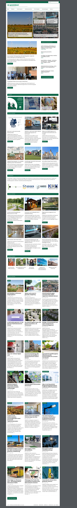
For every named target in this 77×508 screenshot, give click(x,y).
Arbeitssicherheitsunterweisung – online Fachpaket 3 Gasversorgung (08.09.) (48, 67)
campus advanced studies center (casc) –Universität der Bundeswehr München (23, 269)
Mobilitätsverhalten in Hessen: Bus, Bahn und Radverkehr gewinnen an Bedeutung (15, 450)
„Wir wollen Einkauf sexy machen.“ (49, 161)
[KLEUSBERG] (41, 186)
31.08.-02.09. (43, 49)
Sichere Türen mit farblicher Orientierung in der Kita (32, 416)
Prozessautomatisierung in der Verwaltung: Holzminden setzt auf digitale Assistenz (52, 21)
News (8, 9)
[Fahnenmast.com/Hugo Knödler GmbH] (53, 186)
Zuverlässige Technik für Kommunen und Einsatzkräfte (33, 162)
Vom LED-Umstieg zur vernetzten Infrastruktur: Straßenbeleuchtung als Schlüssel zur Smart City (49, 417)
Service (51, 9)
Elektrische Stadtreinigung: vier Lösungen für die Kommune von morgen (49, 133)
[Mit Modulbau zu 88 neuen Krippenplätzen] (15, 286)
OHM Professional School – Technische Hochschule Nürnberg (34, 268)
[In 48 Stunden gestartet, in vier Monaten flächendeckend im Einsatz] (15, 315)
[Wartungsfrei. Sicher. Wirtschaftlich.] (33, 441)
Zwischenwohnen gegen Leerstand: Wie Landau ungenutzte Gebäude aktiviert (43, 35)
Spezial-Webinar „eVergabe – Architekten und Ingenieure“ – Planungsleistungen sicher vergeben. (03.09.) (49, 61)
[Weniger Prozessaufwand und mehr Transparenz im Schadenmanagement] (50, 315)
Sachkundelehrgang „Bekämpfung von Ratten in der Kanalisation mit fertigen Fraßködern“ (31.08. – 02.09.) (48, 47)
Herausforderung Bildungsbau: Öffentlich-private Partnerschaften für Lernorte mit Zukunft (50, 356)
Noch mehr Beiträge (12, 498)
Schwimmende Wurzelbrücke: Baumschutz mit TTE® (13, 213)
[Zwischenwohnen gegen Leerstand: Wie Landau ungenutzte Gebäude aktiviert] (50, 286)
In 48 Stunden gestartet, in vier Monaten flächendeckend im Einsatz (15, 324)
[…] (13, 304)
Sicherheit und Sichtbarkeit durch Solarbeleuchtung (32, 213)
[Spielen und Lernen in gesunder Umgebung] (33, 286)
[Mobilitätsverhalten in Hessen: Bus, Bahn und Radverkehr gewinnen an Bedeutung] (15, 441)
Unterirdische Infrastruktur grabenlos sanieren (49, 480)
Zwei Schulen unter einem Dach (14, 239)
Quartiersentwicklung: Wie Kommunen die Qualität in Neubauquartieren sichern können (32, 356)
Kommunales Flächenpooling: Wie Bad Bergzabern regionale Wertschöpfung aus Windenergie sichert (18, 35)
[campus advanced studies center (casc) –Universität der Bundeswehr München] (24, 262)
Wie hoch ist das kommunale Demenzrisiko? (13, 132)
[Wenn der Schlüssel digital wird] (15, 346)
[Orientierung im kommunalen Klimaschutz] (33, 377)
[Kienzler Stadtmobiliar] (28, 186)
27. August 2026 (10, 296)
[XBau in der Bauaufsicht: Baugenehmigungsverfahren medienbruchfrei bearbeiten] (50, 377)
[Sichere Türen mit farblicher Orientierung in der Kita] (33, 408)
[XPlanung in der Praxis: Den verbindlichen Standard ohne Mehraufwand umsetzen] (33, 473)
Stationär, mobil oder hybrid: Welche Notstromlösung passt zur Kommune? (33, 133)
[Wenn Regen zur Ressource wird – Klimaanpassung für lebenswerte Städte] (15, 473)
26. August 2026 (45, 297)
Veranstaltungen (45, 9)
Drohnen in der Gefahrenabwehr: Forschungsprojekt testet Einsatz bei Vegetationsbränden (13, 418)
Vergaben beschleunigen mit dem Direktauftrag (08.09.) (47, 71)
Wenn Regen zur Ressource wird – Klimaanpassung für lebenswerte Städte (14, 481)
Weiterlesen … (10, 63)
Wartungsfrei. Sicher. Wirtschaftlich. (30, 449)
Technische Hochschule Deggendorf (45, 268)
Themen (12, 9)
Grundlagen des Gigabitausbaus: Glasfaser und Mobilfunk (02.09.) (49, 56)
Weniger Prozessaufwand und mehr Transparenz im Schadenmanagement (50, 324)
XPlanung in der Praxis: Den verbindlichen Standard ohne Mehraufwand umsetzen (32, 481)
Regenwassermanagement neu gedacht (49, 213)
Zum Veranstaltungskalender (47, 77)
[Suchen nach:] (53, 2)
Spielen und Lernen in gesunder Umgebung (30, 294)
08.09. (42, 68)
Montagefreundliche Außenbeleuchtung (47, 449)
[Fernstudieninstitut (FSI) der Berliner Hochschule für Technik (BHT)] (13, 262)
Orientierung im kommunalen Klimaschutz (32, 385)
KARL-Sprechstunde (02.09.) (46, 51)
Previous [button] (10, 187)
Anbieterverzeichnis (28, 9)
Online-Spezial (19, 9)
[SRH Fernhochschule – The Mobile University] (55, 262)
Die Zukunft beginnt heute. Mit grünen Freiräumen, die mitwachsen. (33, 324)
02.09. (42, 53)
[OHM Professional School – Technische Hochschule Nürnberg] (34, 262)
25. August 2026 (10, 389)
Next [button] (56, 187)
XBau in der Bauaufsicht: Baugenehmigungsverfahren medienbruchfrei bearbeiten (49, 386)
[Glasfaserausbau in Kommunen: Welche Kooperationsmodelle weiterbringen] (15, 377)
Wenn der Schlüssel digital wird (14, 354)
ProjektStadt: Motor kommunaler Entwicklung (17, 81)
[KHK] (16, 186)
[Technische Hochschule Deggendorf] (45, 262)
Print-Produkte (36, 9)
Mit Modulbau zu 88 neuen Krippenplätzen (14, 294)
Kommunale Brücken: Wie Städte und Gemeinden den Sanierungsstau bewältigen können (50, 241)
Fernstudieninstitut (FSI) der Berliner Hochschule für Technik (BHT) (13, 268)
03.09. (42, 63)
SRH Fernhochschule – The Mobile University (55, 268)
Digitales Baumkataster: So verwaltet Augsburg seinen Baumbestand (39, 21)
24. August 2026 (28, 418)
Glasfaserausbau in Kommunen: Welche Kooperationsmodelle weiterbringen (13, 386)
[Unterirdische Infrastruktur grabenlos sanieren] (50, 473)
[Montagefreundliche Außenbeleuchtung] (50, 441)
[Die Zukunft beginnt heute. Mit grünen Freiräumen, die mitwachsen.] (33, 315)
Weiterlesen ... (10, 141)
